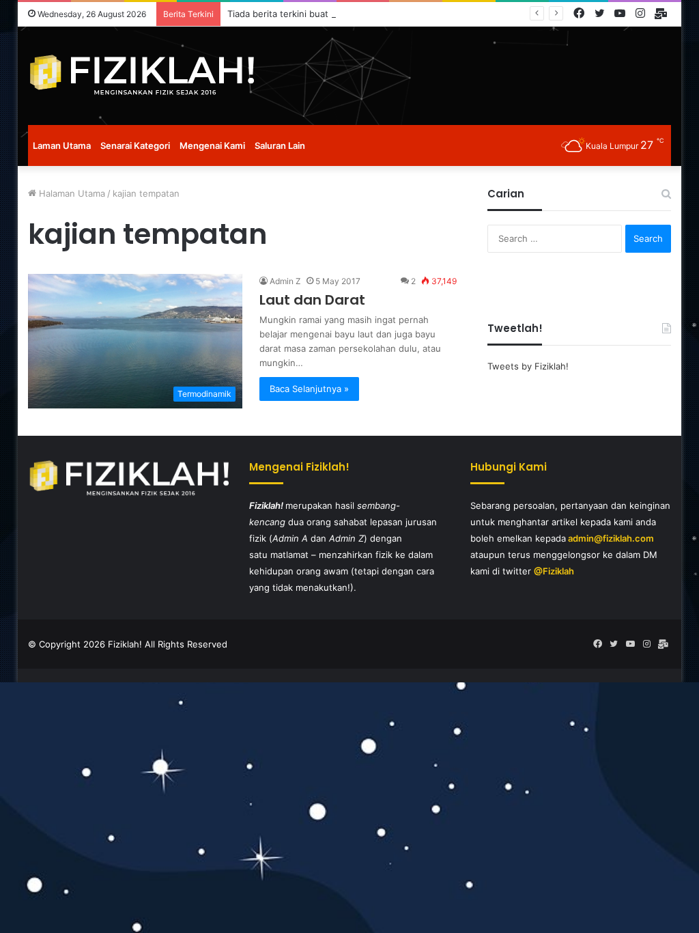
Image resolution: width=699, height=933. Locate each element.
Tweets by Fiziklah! (528, 366)
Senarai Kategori (135, 145)
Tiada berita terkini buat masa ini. (297, 13)
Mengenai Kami (212, 145)
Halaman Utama (70, 193)
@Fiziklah (554, 571)
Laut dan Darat (312, 299)
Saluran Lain (280, 145)
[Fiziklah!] (141, 76)
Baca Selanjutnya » (309, 388)
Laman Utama (62, 145)
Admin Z (285, 281)
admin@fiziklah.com (611, 538)
